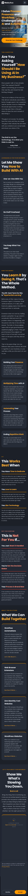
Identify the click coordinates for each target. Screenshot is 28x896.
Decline (8, 892)
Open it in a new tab (10, 825)
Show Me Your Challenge (14, 40)
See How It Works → (10, 690)
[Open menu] (24, 2)
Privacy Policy (6, 866)
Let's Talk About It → (10, 657)
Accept (20, 892)
